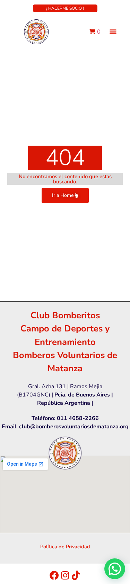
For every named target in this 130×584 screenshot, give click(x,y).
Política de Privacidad (65, 546)
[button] (113, 31)
